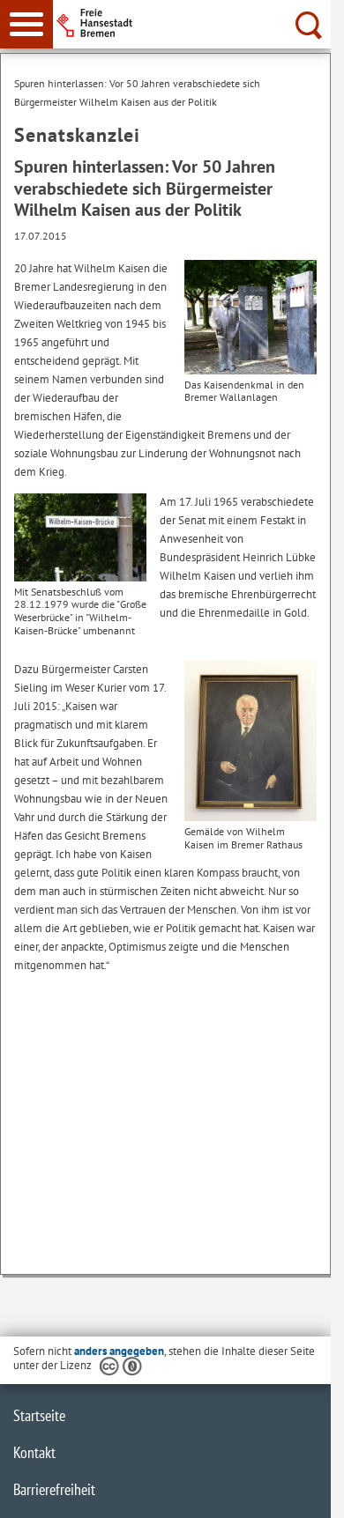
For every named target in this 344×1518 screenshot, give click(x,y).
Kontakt (34, 1452)
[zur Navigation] (26, 24)
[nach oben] (303, 1490)
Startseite (39, 1415)
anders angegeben (119, 1351)
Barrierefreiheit (54, 1489)
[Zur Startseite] (197, 23)
